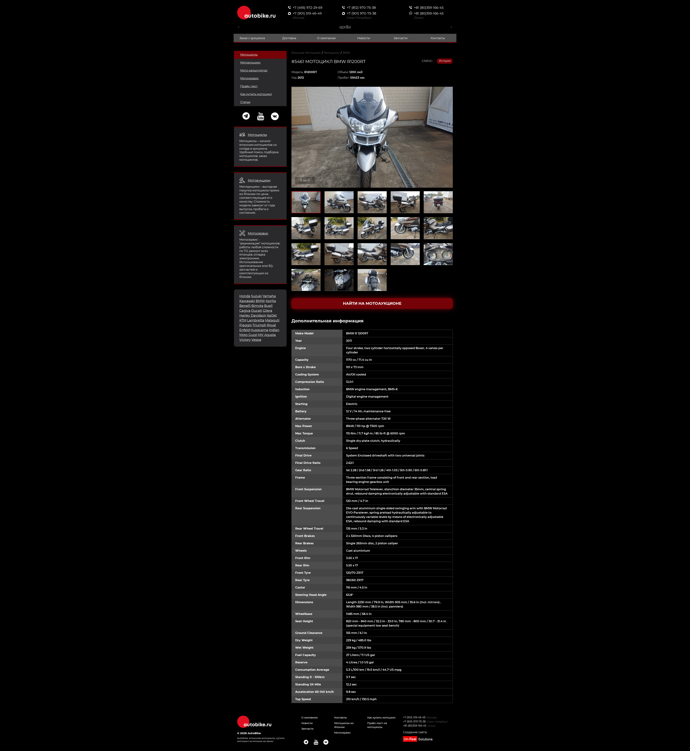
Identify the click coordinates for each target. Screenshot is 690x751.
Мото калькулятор (253, 70)
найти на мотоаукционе (372, 303)
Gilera (267, 311)
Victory (245, 340)
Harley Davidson (252, 315)
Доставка (289, 38)
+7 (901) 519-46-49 (414, 717)
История (444, 60)
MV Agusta (267, 335)
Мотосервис (249, 78)
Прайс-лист (249, 86)
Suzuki (256, 296)
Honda (244, 296)
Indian (274, 330)
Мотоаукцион (250, 62)
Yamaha (269, 296)
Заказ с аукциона (252, 38)
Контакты (438, 38)
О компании (326, 38)
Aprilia (271, 301)
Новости (363, 38)
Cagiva (244, 311)
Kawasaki (247, 301)
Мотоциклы (249, 54)
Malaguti (272, 320)
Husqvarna (259, 330)
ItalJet (272, 315)
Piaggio (245, 325)
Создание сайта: (415, 732)
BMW (260, 301)
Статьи (245, 102)
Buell (268, 306)
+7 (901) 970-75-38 (414, 721)
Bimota (257, 306)
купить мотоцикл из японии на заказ (260, 740)
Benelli (245, 306)
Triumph (259, 325)
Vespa (256, 340)
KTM (242, 320)
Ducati (256, 311)
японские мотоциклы (262, 738)
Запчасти (401, 38)
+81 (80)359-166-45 (414, 725)
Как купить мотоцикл (256, 94)
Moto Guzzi (248, 335)
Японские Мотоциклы (306, 52)
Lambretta (255, 320)
